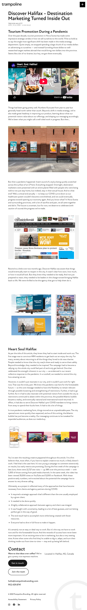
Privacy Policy (35, 599)
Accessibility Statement (17, 599)
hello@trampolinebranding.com (23, 581)
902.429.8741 (14, 584)
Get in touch (18, 563)
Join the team (18, 571)
